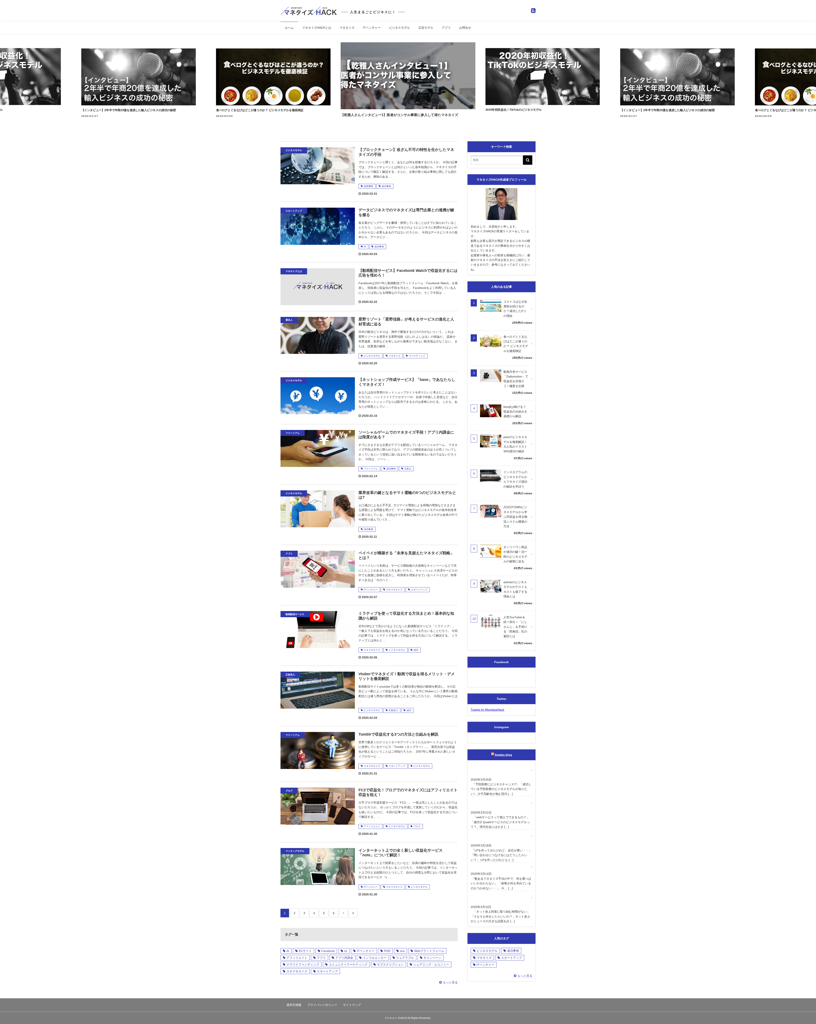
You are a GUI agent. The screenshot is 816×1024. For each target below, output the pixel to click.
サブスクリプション (390, 964)
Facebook (328, 951)
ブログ (417, 826)
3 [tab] (411, 127)
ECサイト (305, 951)
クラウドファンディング (302, 964)
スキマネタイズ (394, 589)
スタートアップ (419, 589)
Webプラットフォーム (429, 951)
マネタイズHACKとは (316, 27)
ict (345, 951)
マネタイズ (347, 27)
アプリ (446, 27)
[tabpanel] (408, 81)
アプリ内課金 (344, 957)
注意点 (407, 468)
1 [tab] (398, 127)
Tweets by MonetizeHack (487, 709)
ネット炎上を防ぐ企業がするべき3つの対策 (498, 898)
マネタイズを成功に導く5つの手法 (494, 867)
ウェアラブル (405, 957)
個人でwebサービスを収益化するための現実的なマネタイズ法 (499, 803)
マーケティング (417, 356)
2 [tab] (405, 127)
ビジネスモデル (399, 27)
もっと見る (450, 982)
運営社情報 (293, 1005)
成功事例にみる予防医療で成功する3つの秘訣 (498, 770)
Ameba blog (503, 754)
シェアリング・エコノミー (431, 964)
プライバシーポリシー (322, 1005)
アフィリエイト (372, 826)
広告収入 (393, 710)
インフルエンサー (375, 957)
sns (402, 951)
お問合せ (465, 27)
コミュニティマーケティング (348, 964)
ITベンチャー (372, 27)
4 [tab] (417, 127)
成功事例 (386, 186)
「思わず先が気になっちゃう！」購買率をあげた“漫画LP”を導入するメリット (499, 836)
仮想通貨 (368, 186)
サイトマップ (352, 1005)
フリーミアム (371, 468)
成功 (416, 650)
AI (365, 246)
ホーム (289, 28)
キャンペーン (432, 957)
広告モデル (425, 27)
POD (387, 951)
